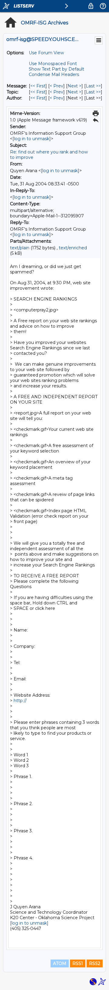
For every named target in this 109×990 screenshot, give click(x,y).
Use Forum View (46, 52)
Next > (74, 86)
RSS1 (77, 963)
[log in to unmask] (31, 138)
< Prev (56, 86)
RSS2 (94, 963)
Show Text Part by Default (56, 69)
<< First (37, 86)
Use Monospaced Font (53, 63)
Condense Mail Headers (54, 74)
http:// (21, 700)
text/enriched (73, 248)
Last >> (93, 86)
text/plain (19, 248)
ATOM (59, 963)
